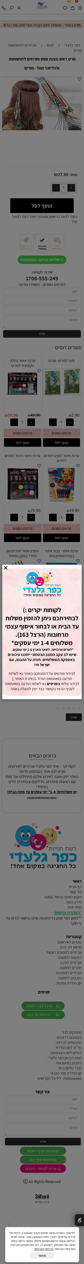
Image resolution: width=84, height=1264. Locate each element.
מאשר (42, 1255)
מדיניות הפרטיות (43, 1249)
